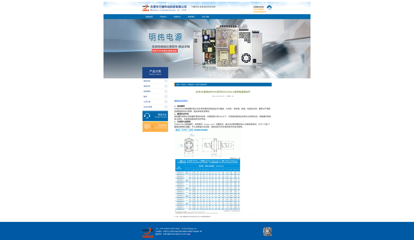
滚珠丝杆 (191, 84)
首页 (177, 84)
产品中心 (163, 17)
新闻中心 (177, 17)
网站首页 (149, 17)
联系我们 (191, 17)
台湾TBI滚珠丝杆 (201, 84)
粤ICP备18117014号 (179, 234)
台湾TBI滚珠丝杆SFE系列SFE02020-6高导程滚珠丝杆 (195, 216)
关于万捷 (205, 17)
